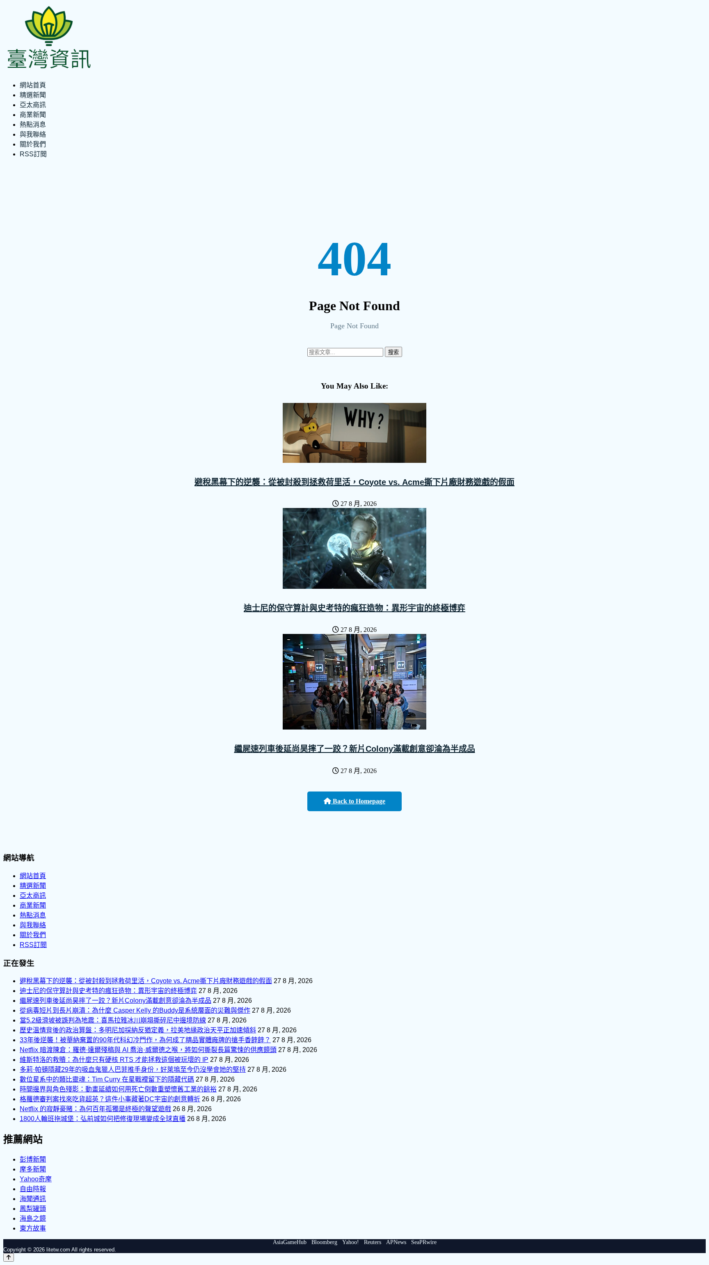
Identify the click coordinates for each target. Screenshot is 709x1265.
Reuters (372, 1242)
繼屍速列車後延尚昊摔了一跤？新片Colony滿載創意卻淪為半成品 (354, 748)
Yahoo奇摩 (36, 1179)
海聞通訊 (33, 1198)
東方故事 (33, 1228)
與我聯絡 (33, 134)
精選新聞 (33, 95)
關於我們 (33, 144)
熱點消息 (33, 124)
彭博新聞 (33, 1159)
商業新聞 (33, 114)
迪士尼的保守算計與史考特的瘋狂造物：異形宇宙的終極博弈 (354, 608)
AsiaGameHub (289, 1242)
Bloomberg (324, 1242)
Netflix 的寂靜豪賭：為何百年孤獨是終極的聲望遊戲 (95, 1108)
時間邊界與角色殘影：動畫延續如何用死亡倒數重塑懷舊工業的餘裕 (118, 1089)
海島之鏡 (33, 1218)
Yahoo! (350, 1242)
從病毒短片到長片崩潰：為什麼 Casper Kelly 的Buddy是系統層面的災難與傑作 (135, 1010)
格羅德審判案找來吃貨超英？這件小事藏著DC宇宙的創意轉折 (110, 1099)
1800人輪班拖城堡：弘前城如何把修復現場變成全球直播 (102, 1118)
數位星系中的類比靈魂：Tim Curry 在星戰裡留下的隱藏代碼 (107, 1079)
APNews (396, 1242)
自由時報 (33, 1188)
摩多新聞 (33, 1169)
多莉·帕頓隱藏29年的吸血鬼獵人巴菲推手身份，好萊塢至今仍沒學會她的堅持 (133, 1069)
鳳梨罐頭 (33, 1208)
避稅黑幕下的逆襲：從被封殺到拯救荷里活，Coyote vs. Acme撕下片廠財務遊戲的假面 (354, 482)
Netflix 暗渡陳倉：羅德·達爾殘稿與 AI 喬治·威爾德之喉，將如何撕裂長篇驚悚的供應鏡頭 (148, 1049)
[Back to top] (8, 1257)
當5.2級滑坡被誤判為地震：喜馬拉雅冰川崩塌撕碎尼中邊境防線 (113, 1020)
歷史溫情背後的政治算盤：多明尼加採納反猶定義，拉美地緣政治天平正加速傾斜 (138, 1030)
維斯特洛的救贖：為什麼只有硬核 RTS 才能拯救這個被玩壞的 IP (114, 1059)
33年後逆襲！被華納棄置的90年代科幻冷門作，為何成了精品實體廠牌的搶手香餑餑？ (145, 1039)
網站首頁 (33, 85)
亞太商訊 (33, 104)
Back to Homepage (358, 801)
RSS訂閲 (33, 154)
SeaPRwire (424, 1242)
